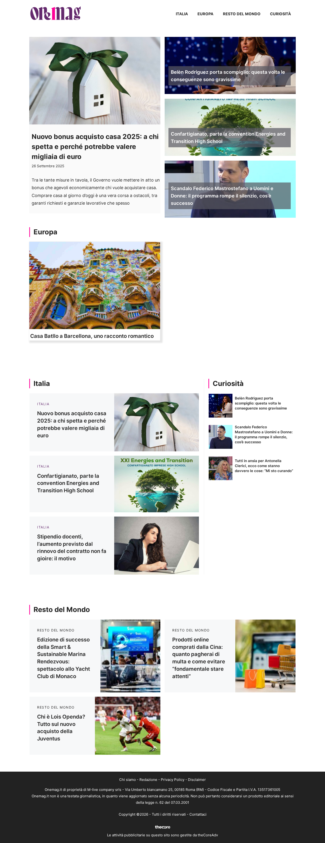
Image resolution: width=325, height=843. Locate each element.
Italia (182, 13)
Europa (205, 13)
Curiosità (280, 13)
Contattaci (198, 814)
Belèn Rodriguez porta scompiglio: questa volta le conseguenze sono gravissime (228, 75)
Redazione (148, 779)
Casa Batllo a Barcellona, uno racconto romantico (92, 336)
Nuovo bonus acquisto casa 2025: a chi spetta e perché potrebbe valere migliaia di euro (95, 147)
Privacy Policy (172, 779)
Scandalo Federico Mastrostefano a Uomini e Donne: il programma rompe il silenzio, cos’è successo (222, 196)
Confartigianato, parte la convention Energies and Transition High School (228, 137)
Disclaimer (197, 779)
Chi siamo (127, 779)
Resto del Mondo (242, 13)
